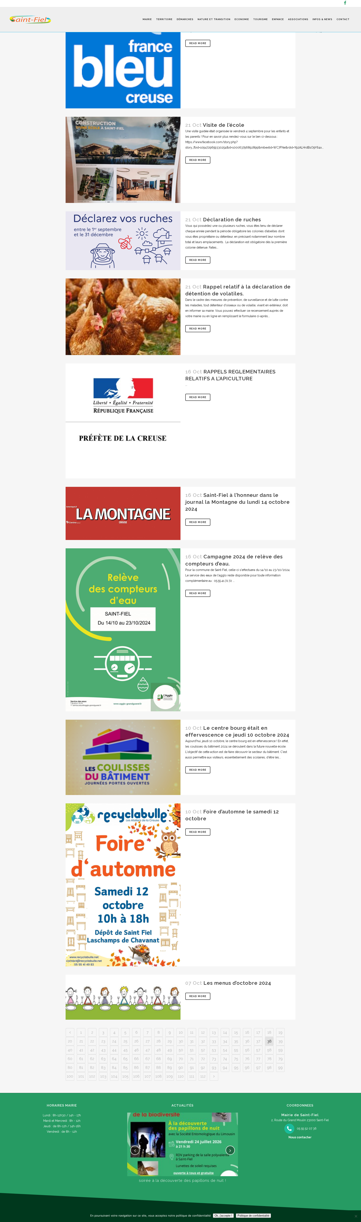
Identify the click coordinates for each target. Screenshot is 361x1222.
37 (258, 1041)
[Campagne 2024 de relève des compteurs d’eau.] (123, 629)
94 (225, 1067)
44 (114, 1050)
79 (280, 1059)
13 (214, 1032)
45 (125, 1050)
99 (280, 1067)
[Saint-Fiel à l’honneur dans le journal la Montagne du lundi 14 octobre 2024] (123, 513)
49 (169, 1050)
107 (148, 1076)
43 (103, 1050)
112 (203, 1076)
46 (136, 1050)
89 (169, 1067)
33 (214, 1041)
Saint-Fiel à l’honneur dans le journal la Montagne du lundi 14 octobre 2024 (237, 502)
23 (103, 1041)
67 (147, 1059)
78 (269, 1059)
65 (125, 1059)
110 (181, 1076)
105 (125, 1076)
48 (158, 1050)
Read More (197, 43)
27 (148, 1041)
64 (114, 1059)
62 (92, 1059)
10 (181, 1032)
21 (81, 1041)
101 (81, 1076)
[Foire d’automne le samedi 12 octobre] (123, 884)
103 (103, 1076)
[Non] (356, 1216)
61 (81, 1059)
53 (214, 1050)
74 (225, 1059)
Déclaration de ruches (232, 220)
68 (158, 1059)
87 (147, 1067)
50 (181, 1050)
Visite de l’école (223, 125)
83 (103, 1067)
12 (203, 1032)
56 (247, 1050)
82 (92, 1067)
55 (236, 1050)
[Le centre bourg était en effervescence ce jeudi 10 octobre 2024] (123, 757)
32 (203, 1041)
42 (92, 1050)
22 (92, 1041)
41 (81, 1050)
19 (280, 1032)
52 (203, 1050)
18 (269, 1032)
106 (136, 1076)
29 (170, 1041)
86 (136, 1067)
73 (214, 1059)
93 (214, 1067)
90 (180, 1067)
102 (92, 1076)
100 (70, 1076)
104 (114, 1076)
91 (192, 1067)
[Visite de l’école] (123, 160)
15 (236, 1032)
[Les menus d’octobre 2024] (123, 997)
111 (191, 1076)
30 (181, 1041)
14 (225, 1032)
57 (258, 1050)
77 (258, 1059)
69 (169, 1059)
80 (70, 1067)
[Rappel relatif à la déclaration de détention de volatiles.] (123, 316)
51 (192, 1050)
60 (70, 1059)
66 (136, 1059)
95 (236, 1067)
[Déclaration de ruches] (123, 240)
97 (258, 1067)
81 (81, 1067)
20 (70, 1041)
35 (236, 1041)
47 (147, 1050)
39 (280, 1041)
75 (236, 1059)
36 (247, 1041)
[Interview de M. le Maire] (123, 54)
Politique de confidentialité (253, 1215)
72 (203, 1059)
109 (170, 1076)
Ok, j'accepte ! (223, 1215)
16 (247, 1032)
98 (269, 1067)
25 (125, 1041)
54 (225, 1050)
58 (269, 1050)
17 (258, 1032)
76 (247, 1059)
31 (192, 1041)
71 (192, 1059)
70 (181, 1059)
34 (225, 1041)
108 (158, 1076)
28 (158, 1041)
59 (280, 1050)
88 (158, 1067)
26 (136, 1041)
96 (247, 1067)
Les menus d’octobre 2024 (237, 983)
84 (114, 1067)
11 (191, 1032)
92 (203, 1067)
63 (103, 1059)
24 (114, 1041)
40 (70, 1050)
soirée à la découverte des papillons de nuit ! (182, 1180)
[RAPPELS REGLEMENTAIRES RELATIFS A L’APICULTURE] (123, 420)
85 (125, 1067)
